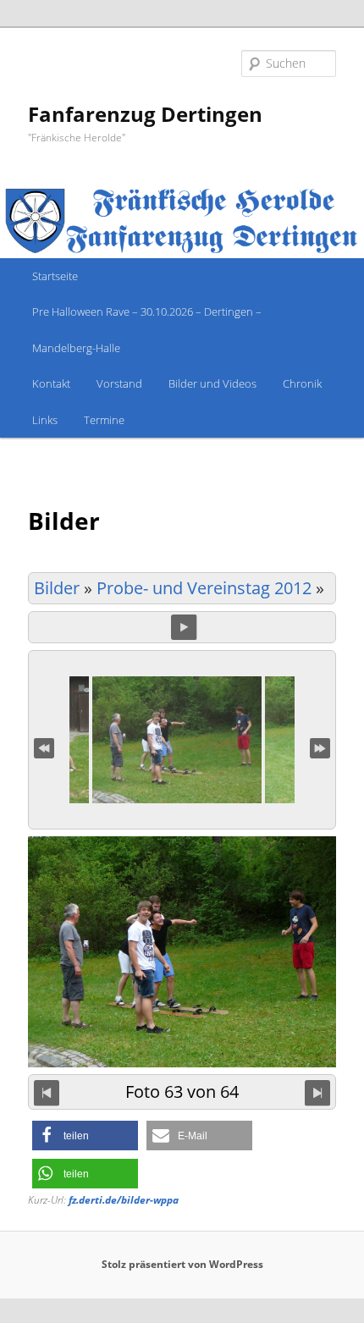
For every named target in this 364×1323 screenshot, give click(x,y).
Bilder (57, 587)
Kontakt (51, 383)
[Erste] (44, 746)
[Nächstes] (317, 1092)
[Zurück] (46, 1092)
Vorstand (119, 383)
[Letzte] (320, 746)
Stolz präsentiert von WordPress (182, 1264)
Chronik (302, 383)
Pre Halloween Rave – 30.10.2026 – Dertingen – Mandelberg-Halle (147, 329)
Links (45, 419)
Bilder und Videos (212, 383)
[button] (85, 1135)
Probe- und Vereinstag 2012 (204, 587)
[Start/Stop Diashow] (183, 627)
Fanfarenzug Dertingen (145, 114)
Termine (104, 419)
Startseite (55, 276)
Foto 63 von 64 (182, 1091)
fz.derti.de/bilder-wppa (124, 1200)
